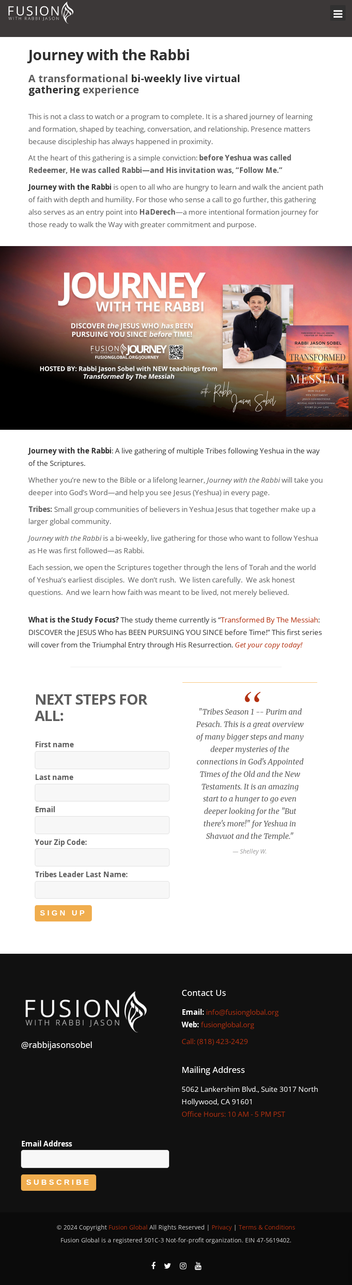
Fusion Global (128, 1227)
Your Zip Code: (61, 842)
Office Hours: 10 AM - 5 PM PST (233, 1114)
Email (45, 809)
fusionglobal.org (227, 1024)
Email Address (46, 1144)
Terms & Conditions (267, 1227)
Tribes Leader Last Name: (81, 874)
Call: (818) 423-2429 (215, 1041)
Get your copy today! (268, 645)
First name (54, 744)
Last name (54, 777)
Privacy (222, 1227)
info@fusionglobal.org (242, 1012)
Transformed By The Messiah (269, 620)
